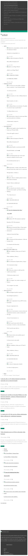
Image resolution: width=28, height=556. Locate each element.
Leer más (2, 391)
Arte (5, 550)
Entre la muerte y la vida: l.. (12, 101)
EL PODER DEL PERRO (12, 78)
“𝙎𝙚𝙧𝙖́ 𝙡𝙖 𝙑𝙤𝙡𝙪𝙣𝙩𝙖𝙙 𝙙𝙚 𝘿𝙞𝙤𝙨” (11, 5)
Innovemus (9, 544)
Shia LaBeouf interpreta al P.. (13, 61)
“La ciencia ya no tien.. (12, 90)
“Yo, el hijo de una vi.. (11, 194)
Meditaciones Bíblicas (8, 554)
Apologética (6, 552)
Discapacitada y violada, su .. (13, 172)
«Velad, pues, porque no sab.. (13, 275)
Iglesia (5, 549)
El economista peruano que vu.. (13, 160)
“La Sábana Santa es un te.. (12, 111)
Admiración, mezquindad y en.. (13, 53)
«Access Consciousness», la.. (13, 317)
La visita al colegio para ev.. (13, 367)
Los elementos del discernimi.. (13, 244)
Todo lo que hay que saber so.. (13, 328)
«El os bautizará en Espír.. (12, 265)
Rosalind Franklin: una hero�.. (13, 150)
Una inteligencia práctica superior (11, 7)
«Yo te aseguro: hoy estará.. (12, 285)
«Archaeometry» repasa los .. (13, 121)
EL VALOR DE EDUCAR (12, 203)
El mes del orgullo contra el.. (13, 133)
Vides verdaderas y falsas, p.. (13, 256)
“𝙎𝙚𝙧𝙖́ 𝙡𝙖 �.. (7, 475)
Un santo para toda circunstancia (10, 3)
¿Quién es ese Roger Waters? (13, 70)
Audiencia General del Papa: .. (13, 234)
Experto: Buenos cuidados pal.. (13, 183)
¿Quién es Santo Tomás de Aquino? (11, 10)
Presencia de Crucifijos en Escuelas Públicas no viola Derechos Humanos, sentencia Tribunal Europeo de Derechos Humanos (14, 396)
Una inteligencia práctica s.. (13, 295)
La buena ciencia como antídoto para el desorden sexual (15, 8)
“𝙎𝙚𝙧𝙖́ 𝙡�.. (9, 213)
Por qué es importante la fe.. (12, 306)
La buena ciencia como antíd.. (13, 340)
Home (5, 373)
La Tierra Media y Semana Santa (10, 1)
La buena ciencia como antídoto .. (11, 496)
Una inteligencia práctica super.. (10, 485)
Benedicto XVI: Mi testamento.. (13, 222)
